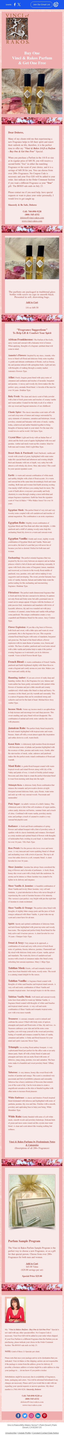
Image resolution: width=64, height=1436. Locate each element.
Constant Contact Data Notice (45, 1433)
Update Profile (24, 1433)
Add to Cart (32, 302)
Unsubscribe (11, 1433)
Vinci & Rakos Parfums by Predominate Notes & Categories (32, 1143)
